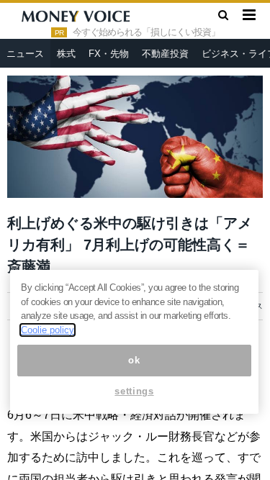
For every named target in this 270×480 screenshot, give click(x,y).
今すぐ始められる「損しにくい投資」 (146, 32)
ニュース (25, 53)
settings (133, 391)
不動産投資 (165, 53)
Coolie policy (47, 330)
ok (134, 360)
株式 (66, 53)
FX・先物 (109, 53)
